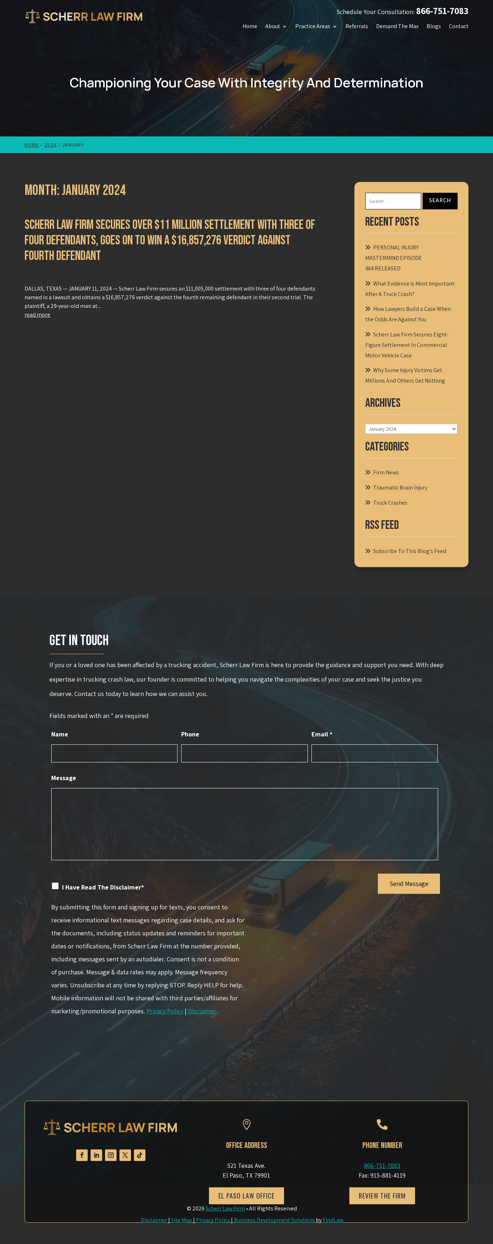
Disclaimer (202, 1011)
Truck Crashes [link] (179, 278)
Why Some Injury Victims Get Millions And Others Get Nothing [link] (405, 375)
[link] (84, 16)
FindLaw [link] (333, 1220)
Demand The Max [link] (397, 26)
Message (63, 778)
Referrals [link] (356, 26)
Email (321, 734)
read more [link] (37, 314)
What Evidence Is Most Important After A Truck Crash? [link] (409, 289)
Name (59, 734)
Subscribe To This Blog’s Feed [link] (409, 551)
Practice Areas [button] (312, 26)
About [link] (272, 26)
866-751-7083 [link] (442, 11)
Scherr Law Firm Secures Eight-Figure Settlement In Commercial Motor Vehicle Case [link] (407, 345)
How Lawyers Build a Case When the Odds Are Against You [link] (408, 314)
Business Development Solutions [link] (274, 1220)
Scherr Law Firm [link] (76, 278)
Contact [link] (458, 26)
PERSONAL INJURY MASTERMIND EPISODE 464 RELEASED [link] (393, 258)
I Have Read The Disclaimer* (103, 887)
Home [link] (250, 26)
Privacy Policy (165, 1011)
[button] (82, 1155)
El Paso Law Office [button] (246, 1195)
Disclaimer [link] (154, 1220)
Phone (190, 734)
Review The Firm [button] (382, 1195)
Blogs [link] (434, 26)
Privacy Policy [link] (213, 1220)
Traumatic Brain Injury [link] (400, 487)
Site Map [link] (181, 1220)
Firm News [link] (146, 278)
